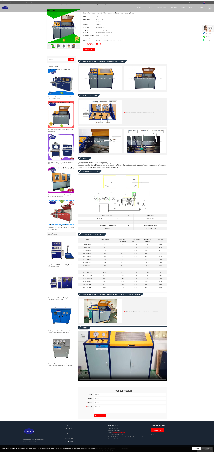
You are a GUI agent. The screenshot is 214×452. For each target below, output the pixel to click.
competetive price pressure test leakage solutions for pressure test (61, 228)
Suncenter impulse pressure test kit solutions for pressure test (60, 130)
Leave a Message (100, 415)
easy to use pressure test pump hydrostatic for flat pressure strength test (60, 162)
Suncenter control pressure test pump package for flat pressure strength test (60, 195)
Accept (197, 448)
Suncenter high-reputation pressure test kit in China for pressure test (60, 97)
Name (90, 394)
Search (71, 59)
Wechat (207, 36)
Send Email (208, 33)
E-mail (89, 402)
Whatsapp (208, 40)
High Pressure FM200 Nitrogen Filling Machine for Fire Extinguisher (60, 265)
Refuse (207, 448)
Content (89, 406)
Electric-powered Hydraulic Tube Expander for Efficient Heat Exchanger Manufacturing (60, 331)
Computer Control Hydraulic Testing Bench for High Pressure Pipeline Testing (60, 298)
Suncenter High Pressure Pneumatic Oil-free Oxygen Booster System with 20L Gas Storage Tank (60, 365)
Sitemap (154, 435)
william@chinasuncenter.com (118, 432)
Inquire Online (88, 49)
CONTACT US (157, 430)
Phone (90, 398)
